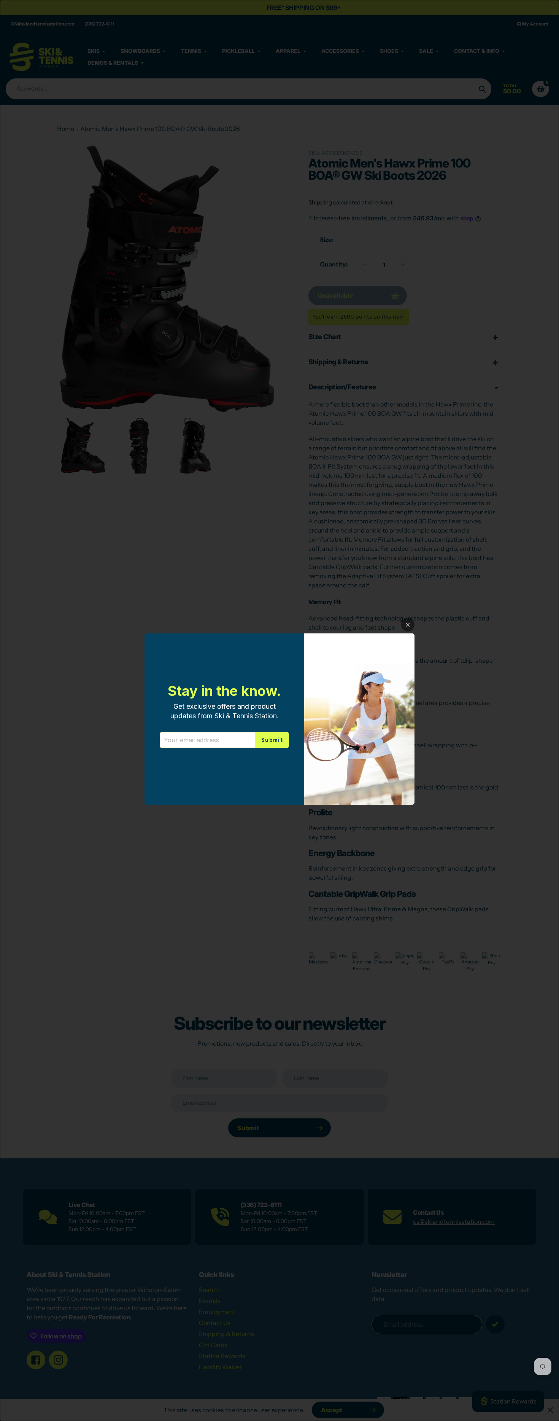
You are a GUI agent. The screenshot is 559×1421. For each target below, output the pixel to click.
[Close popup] (407, 625)
